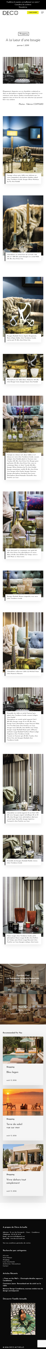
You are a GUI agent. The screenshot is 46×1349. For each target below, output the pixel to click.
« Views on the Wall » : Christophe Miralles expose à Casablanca (22, 1279)
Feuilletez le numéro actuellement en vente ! (23, 2)
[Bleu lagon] (23, 1061)
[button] (42, 12)
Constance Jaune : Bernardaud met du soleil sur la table (22, 1284)
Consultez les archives (23, 5)
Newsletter (23, 7)
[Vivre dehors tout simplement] (23, 1170)
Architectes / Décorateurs (11, 1264)
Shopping (23, 34)
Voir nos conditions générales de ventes (17, 1243)
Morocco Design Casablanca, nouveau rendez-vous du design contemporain (23, 1290)
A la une (6, 1255)
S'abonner (33, 12)
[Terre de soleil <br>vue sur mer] (23, 1115)
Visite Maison (7, 1257)
